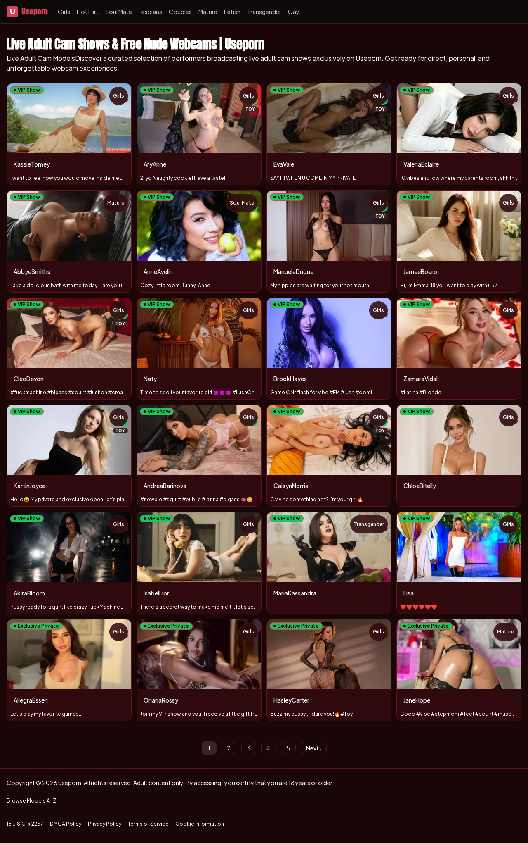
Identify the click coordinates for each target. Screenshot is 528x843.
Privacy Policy (104, 824)
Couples (180, 11)
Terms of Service (148, 824)
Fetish (232, 11)
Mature (207, 11)
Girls (64, 11)
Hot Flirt (88, 11)
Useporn (29, 11)
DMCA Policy (65, 824)
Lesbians (150, 11)
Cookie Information (199, 824)
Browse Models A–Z (31, 801)
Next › (313, 748)
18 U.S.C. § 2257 (25, 824)
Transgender (264, 11)
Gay (293, 11)
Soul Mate (118, 11)
